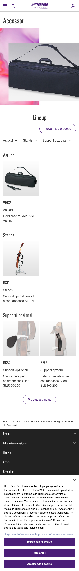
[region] (39, 523)
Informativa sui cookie (62, 534)
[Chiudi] (74, 480)
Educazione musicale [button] (15, 443)
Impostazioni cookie (39, 541)
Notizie (7, 452)
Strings (57, 421)
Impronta (10, 534)
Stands (28, 140)
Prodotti (69, 421)
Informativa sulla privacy (32, 534)
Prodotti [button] (7, 433)
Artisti (6, 462)
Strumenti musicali (40, 421)
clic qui (28, 524)
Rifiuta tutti (39, 553)
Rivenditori (9, 471)
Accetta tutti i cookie (39, 564)
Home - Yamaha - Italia (15, 421)
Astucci (8, 140)
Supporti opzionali (55, 140)
